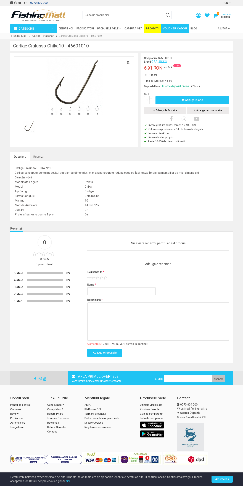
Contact (52, 431)
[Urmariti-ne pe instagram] (15, 2)
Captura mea (133, 28)
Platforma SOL (93, 409)
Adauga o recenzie (105, 352)
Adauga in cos (193, 100)
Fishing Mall (18, 35)
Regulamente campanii (97, 427)
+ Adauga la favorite (165, 110)
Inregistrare (17, 427)
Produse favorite (150, 409)
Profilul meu (17, 418)
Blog (194, 28)
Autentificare (17, 422)
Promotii (152, 28)
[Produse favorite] (207, 16)
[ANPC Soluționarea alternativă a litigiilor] (28, 459)
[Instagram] (38, 378)
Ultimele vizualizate (151, 404)
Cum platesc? (55, 409)
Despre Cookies (93, 422)
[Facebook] (34, 378)
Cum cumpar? (55, 404)
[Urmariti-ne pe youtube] (20, 2)
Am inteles (222, 479)
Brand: (147, 61)
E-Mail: (159, 378)
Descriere (20, 156)
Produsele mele (107, 28)
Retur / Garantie (56, 427)
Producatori (85, 28)
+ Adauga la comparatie (208, 110)
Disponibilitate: (152, 86)
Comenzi (15, 409)
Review (14, 413)
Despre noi (66, 28)
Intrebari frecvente (58, 418)
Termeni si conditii (95, 413)
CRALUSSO (159, 61)
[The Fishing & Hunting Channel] (204, 437)
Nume (91, 284)
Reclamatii (53, 422)
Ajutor (223, 28)
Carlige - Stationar (43, 35)
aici (68, 481)
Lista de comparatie (151, 418)
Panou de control (20, 404)
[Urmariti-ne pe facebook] (11, 2)
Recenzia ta (95, 299)
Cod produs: (150, 58)
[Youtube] (43, 378)
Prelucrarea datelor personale (101, 418)
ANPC (87, 404)
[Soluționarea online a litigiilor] (64, 459)
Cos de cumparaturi (151, 413)
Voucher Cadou (175, 28)
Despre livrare (55, 413)
